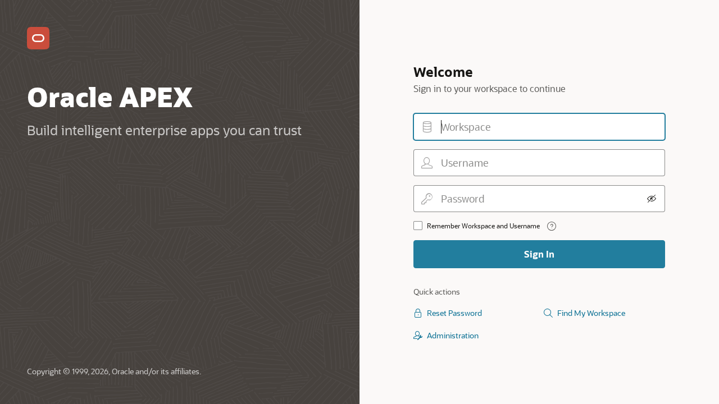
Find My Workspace (591, 312)
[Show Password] (651, 198)
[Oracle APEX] (38, 38)
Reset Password (454, 312)
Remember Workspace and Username (483, 225)
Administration (453, 335)
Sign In (539, 254)
